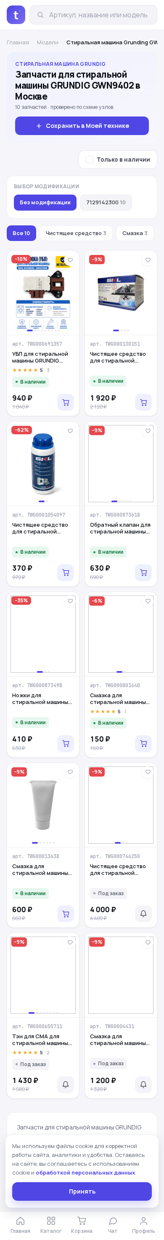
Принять (82, 1191)
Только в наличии (123, 159)
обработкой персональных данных (85, 1172)
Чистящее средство (76, 233)
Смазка (135, 233)
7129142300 (106, 202)
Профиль (143, 1231)
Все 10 (21, 233)
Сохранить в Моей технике (87, 126)
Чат (113, 1231)
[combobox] (99, 15)
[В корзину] (65, 402)
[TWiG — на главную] (16, 14)
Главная (18, 42)
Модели (47, 42)
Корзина (82, 1231)
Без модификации (45, 202)
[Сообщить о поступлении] (143, 913)
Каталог (51, 1231)
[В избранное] (70, 260)
